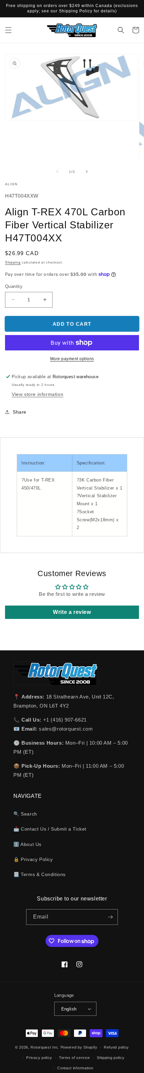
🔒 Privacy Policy (33, 859)
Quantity (13, 286)
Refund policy (116, 1047)
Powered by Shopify (79, 1047)
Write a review (72, 612)
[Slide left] (57, 171)
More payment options (72, 358)
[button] (8, 30)
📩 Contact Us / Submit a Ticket (49, 829)
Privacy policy (39, 1058)
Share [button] (19, 412)
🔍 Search (25, 814)
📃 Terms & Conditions (39, 874)
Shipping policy (111, 1058)
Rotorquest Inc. (44, 1047)
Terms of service (74, 1058)
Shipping (13, 262)
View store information (37, 394)
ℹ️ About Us (27, 844)
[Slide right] (86, 171)
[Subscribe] (110, 917)
